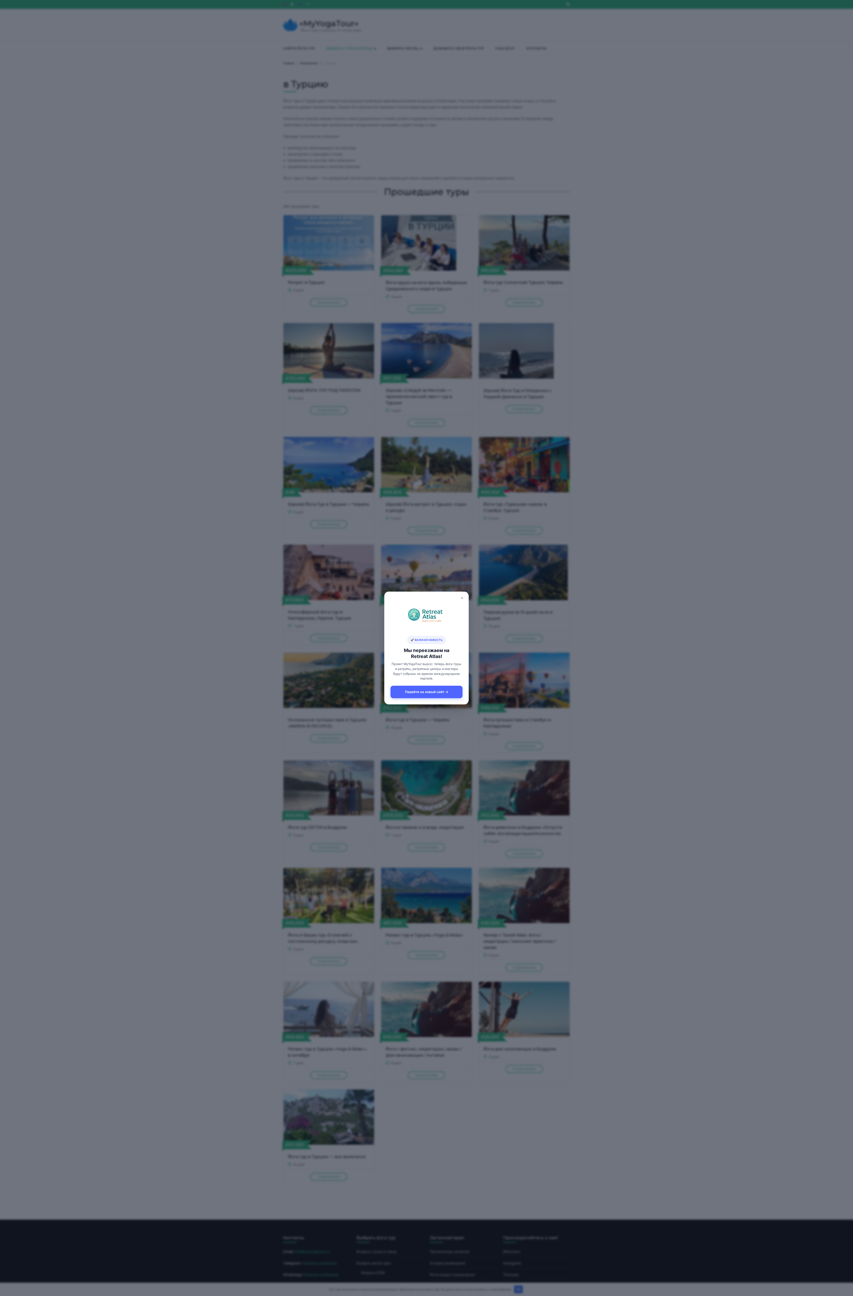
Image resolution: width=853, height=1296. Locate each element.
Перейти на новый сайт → (426, 692)
